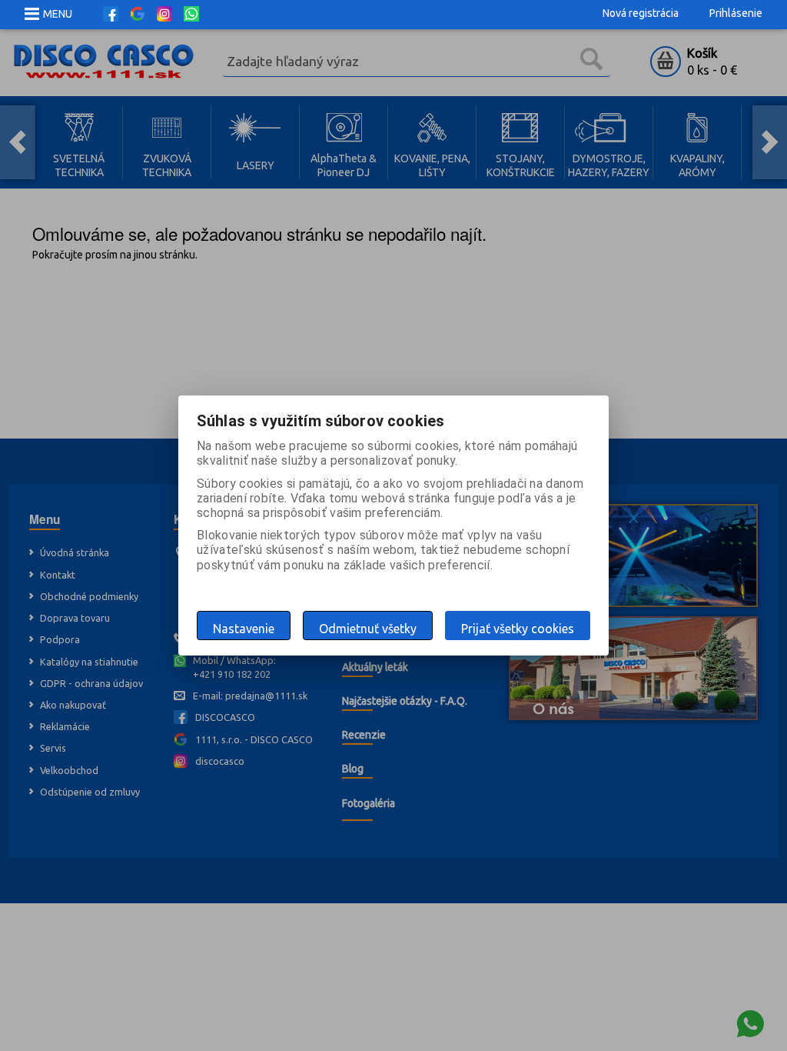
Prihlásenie (735, 13)
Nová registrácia (641, 13)
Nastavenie (243, 629)
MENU (57, 14)
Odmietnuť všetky (368, 629)
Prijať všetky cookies (517, 629)
